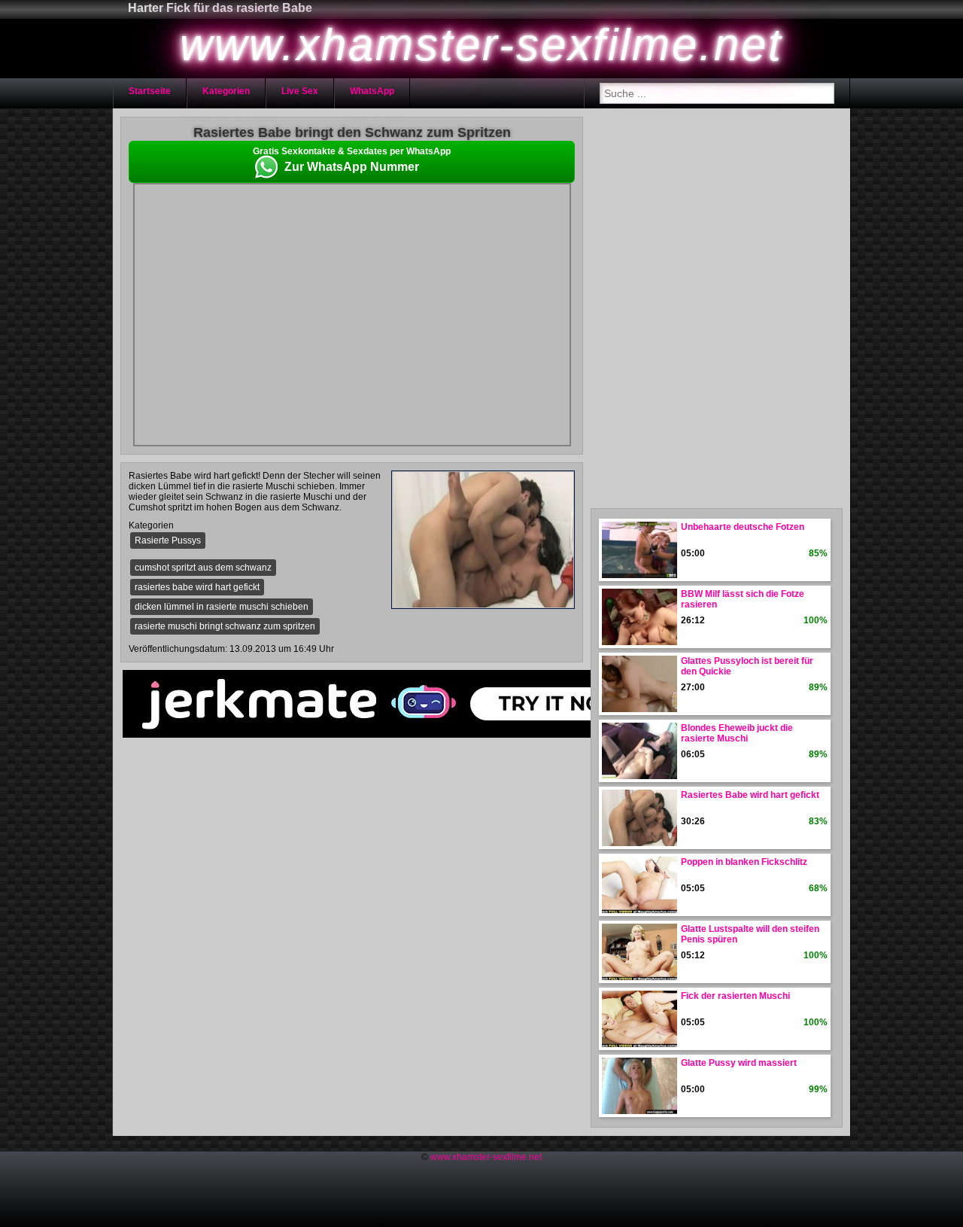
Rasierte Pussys (168, 540)
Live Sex (299, 91)
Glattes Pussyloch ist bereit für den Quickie (747, 666)
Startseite (150, 91)
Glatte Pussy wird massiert (739, 1063)
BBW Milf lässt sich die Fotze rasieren (742, 599)
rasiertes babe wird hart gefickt (197, 587)
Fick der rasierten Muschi (735, 996)
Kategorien (226, 91)
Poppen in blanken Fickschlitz (744, 862)
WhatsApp (372, 91)
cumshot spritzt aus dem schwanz (203, 567)
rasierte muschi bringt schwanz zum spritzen (225, 626)
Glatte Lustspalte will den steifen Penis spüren (750, 934)
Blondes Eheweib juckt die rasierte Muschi (737, 733)
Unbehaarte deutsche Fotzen (742, 527)
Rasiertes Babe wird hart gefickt (750, 795)
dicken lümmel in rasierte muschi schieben (221, 606)
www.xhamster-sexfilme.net (486, 1157)
